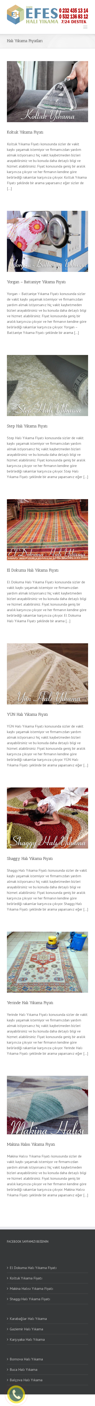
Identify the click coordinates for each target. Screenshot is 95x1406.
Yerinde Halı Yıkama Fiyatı (30, 1002)
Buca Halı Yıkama (23, 1369)
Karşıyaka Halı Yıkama (27, 1339)
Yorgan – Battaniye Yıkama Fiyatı (36, 281)
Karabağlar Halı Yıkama (28, 1318)
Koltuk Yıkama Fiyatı (25, 132)
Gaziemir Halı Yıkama (26, 1329)
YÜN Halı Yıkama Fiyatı (27, 714)
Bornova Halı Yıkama (26, 1359)
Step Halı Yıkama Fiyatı (27, 426)
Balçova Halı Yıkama (26, 1380)
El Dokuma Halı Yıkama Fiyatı (33, 570)
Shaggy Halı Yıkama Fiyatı (30, 858)
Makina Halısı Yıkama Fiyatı (31, 1144)
